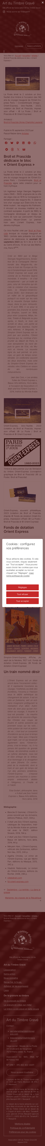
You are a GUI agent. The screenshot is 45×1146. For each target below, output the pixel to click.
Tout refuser (22, 594)
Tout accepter (22, 601)
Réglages (22, 587)
